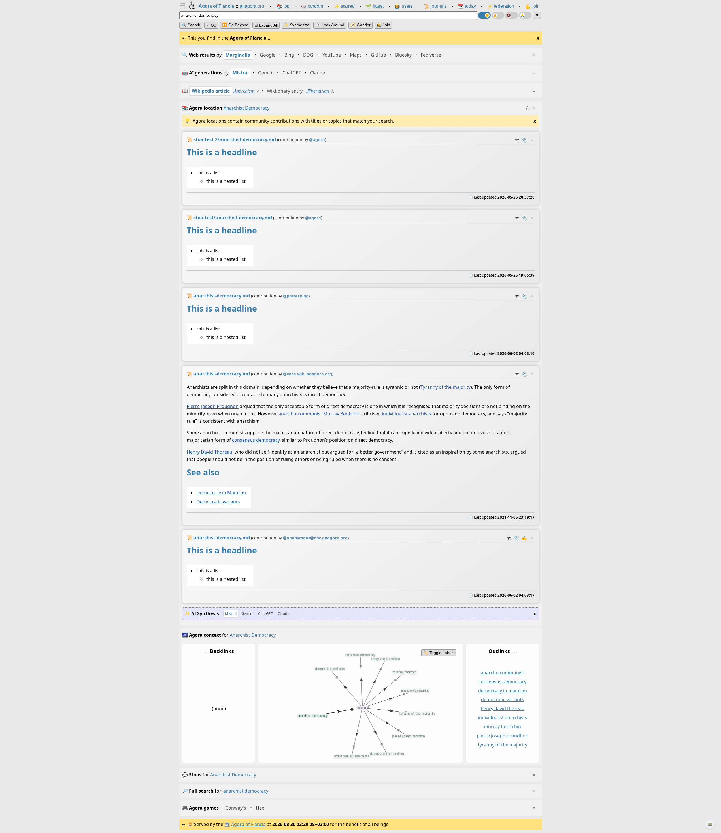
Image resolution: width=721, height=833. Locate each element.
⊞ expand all (266, 25)
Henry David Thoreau (209, 452)
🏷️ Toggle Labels (438, 652)
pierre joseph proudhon (502, 736)
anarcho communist (502, 672)
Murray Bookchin (341, 414)
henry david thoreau (502, 708)
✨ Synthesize (296, 25)
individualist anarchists (406, 414)
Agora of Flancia (248, 824)
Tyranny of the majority (445, 387)
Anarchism (244, 91)
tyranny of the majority (502, 745)
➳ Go (211, 25)
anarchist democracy (233, 775)
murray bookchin (502, 726)
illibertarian (317, 91)
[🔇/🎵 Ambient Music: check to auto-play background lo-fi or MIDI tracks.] (511, 15)
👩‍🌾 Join (383, 25)
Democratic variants (218, 502)
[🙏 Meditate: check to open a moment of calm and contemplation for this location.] (525, 15)
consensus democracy (256, 440)
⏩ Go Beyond (235, 25)
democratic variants (502, 699)
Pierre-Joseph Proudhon (213, 406)
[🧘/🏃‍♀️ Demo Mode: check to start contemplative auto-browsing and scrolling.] (498, 15)
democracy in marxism (502, 690)
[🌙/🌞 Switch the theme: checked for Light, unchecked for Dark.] (484, 15)
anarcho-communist (300, 414)
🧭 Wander (360, 25)
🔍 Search (190, 25)
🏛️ (227, 824)
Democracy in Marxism (221, 493)
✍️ (524, 538)
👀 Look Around (329, 25)
